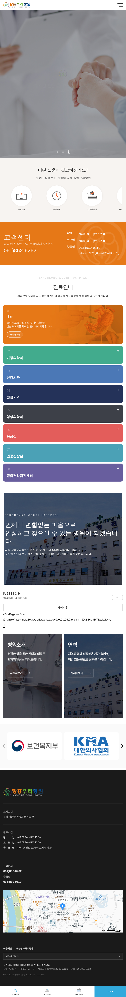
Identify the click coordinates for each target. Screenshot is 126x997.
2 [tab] (63, 152)
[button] (122, 746)
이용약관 (7, 948)
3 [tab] (68, 152)
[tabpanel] (63, 79)
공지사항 (63, 607)
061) (20, 250)
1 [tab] (57, 152)
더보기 (117, 597)
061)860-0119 (89, 248)
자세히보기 (15, 334)
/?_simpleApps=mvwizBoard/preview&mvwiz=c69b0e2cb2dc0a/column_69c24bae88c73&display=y (57, 619)
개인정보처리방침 (24, 948)
